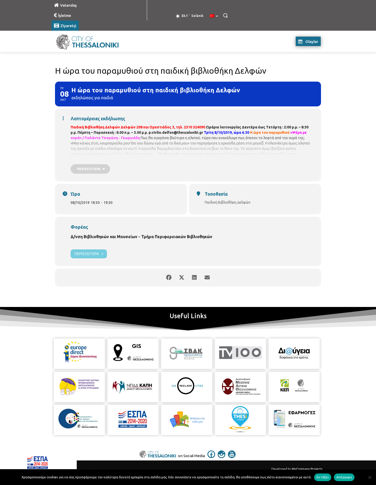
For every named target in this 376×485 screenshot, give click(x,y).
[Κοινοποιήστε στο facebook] (168, 277)
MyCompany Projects (307, 469)
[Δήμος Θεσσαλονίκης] (92, 41)
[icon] (211, 457)
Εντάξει (323, 477)
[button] (225, 15)
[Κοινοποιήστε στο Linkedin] (194, 277)
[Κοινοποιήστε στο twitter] (181, 277)
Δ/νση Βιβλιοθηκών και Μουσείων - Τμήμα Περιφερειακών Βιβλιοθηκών (141, 236)
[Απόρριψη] (369, 477)
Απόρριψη (344, 477)
